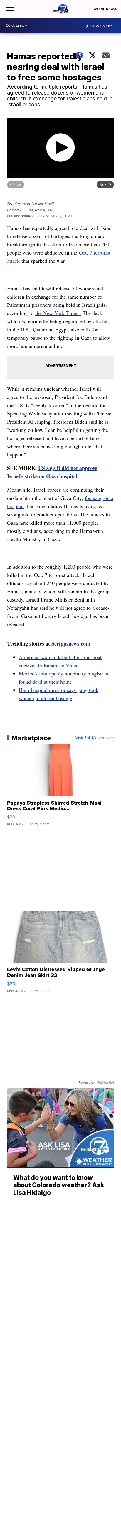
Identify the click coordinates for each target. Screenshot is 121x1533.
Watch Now (104, 9)
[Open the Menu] (9, 8)
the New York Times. (58, 312)
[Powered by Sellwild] (105, 1083)
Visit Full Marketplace (94, 738)
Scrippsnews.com (70, 643)
